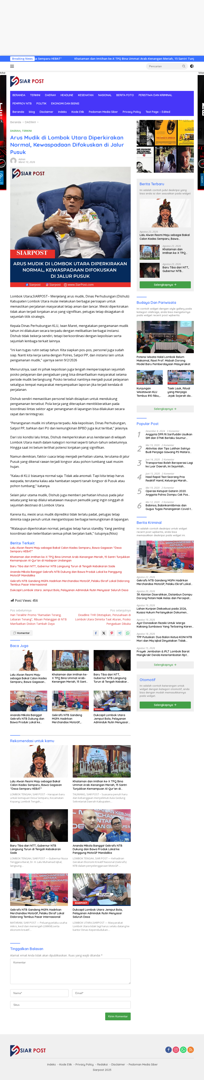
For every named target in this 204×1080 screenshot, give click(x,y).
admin (22, 159)
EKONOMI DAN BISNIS (65, 103)
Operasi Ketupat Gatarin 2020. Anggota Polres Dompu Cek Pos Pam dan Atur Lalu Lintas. (167, 492)
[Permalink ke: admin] (13, 160)
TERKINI (35, 95)
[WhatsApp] (183, 1050)
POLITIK (41, 103)
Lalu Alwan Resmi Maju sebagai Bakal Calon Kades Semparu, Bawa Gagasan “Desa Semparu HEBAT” (66, 549)
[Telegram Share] (120, 633)
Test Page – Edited (158, 112)
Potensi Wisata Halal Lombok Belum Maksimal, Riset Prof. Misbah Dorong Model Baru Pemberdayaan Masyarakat (163, 360)
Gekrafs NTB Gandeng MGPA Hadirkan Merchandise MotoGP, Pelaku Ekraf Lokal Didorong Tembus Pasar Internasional (69, 582)
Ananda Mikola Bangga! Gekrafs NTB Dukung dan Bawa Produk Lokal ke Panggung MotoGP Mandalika (66, 573)
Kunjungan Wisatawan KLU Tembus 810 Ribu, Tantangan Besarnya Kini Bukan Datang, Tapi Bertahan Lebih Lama (148, 392)
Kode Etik (78, 112)
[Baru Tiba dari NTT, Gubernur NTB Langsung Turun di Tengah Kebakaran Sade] (112, 660)
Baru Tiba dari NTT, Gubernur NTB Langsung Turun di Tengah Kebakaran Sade (62, 566)
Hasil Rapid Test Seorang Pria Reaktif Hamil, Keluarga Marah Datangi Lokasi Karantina (166, 478)
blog (32, 112)
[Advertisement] (102, 28)
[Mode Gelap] (192, 66)
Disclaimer (46, 112)
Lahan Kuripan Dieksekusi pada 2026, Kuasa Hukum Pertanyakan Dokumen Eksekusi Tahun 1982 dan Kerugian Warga (164, 610)
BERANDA (19, 95)
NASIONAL (105, 95)
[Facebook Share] (96, 633)
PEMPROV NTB (22, 103)
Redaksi (102, 1064)
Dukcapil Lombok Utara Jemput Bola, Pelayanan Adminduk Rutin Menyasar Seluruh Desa (69, 590)
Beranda (18, 112)
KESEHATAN (85, 95)
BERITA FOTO (125, 95)
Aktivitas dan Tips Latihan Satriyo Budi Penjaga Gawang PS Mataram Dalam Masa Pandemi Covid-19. (169, 450)
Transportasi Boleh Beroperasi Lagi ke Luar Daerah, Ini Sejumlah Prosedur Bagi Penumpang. (169, 464)
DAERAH (50, 95)
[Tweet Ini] (104, 633)
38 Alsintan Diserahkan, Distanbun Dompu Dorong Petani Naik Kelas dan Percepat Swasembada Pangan (164, 596)
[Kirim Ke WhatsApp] (128, 633)
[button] (184, 66)
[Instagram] (176, 1050)
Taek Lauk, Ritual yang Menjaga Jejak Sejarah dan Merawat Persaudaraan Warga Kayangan (180, 392)
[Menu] (13, 66)
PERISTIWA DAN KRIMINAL (155, 95)
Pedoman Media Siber (103, 112)
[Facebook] (168, 1050)
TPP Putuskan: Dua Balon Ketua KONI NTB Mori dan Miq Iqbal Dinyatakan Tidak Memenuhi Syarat (164, 638)
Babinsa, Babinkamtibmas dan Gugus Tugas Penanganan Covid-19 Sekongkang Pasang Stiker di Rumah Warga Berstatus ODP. (169, 507)
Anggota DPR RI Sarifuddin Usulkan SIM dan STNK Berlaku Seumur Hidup (169, 436)
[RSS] (190, 1050)
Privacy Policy (132, 112)
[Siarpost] (27, 80)
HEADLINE (67, 95)
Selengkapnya (164, 285)
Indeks (62, 112)
